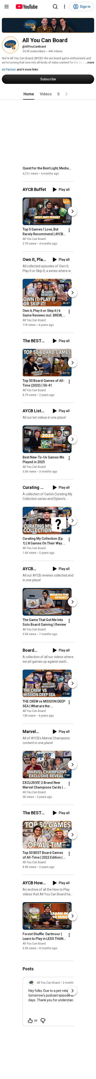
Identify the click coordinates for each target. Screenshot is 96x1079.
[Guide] (6, 6)
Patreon (10, 69)
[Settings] (64, 6)
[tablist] (48, 94)
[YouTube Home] (26, 6)
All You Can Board (34, 239)
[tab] (28, 94)
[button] (66, 94)
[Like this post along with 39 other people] (30, 1020)
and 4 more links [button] (27, 69)
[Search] (55, 6)
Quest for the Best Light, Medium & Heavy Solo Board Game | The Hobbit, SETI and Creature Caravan (48, 168)
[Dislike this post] (43, 1020)
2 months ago (72, 982)
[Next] (72, 211)
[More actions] (69, 230)
